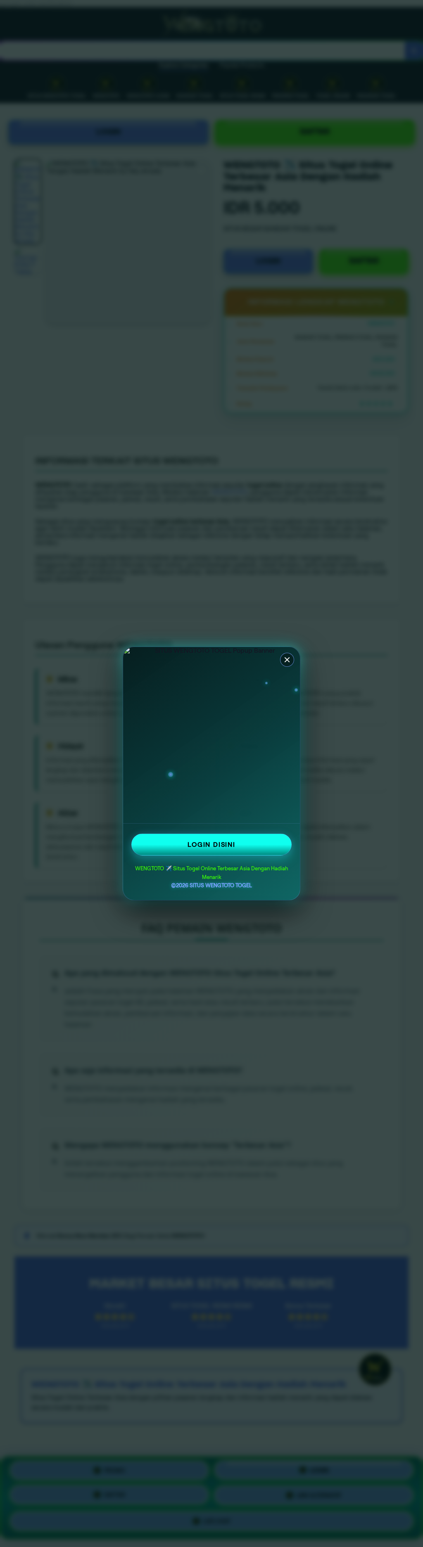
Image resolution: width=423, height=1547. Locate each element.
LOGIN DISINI (211, 844)
